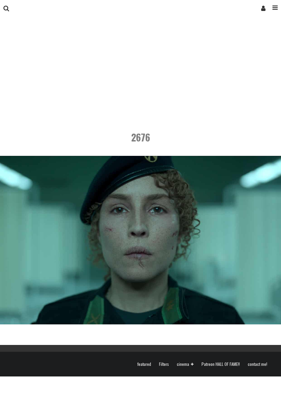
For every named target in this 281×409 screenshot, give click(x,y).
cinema (183, 364)
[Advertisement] (140, 68)
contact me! (257, 364)
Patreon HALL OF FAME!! (220, 364)
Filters (164, 364)
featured (144, 364)
